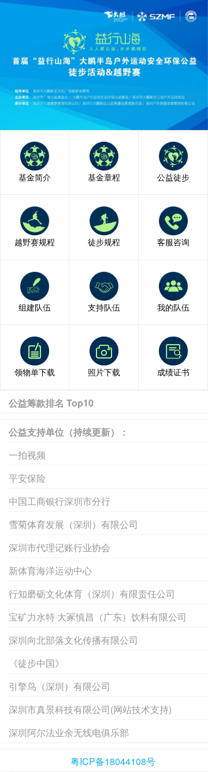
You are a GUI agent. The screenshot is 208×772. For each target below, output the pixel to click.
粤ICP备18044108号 (112, 761)
